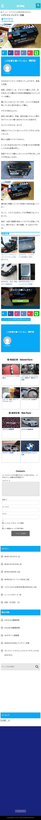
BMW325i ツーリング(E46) (14, 579)
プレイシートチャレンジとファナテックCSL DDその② (8, 257)
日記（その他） (10, 602)
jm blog (20, 6)
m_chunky (7, 73)
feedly (21, 301)
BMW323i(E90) (10, 572)
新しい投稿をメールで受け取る (13, 528)
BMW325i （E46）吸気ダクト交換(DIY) (9, 283)
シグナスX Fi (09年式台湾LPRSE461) (16, 319)
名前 (4, 499)
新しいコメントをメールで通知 (13, 523)
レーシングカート (11, 595)
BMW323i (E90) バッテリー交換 (29, 453)
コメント (6, 480)
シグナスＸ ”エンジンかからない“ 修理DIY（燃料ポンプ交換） (29, 377)
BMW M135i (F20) (11, 564)
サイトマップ (20, 811)
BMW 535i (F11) (10, 556)
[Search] (36, 666)
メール (5, 507)
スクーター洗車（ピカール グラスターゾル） (11, 400)
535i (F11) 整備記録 (8, 429)
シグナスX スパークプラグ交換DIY (11, 377)
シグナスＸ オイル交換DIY (29, 399)
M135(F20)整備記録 (27, 429)
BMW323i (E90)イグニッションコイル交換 (26, 283)
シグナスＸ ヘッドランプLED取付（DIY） (26, 256)
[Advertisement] (17, 694)
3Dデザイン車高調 (8, 452)
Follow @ (20, 294)
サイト (4, 514)
